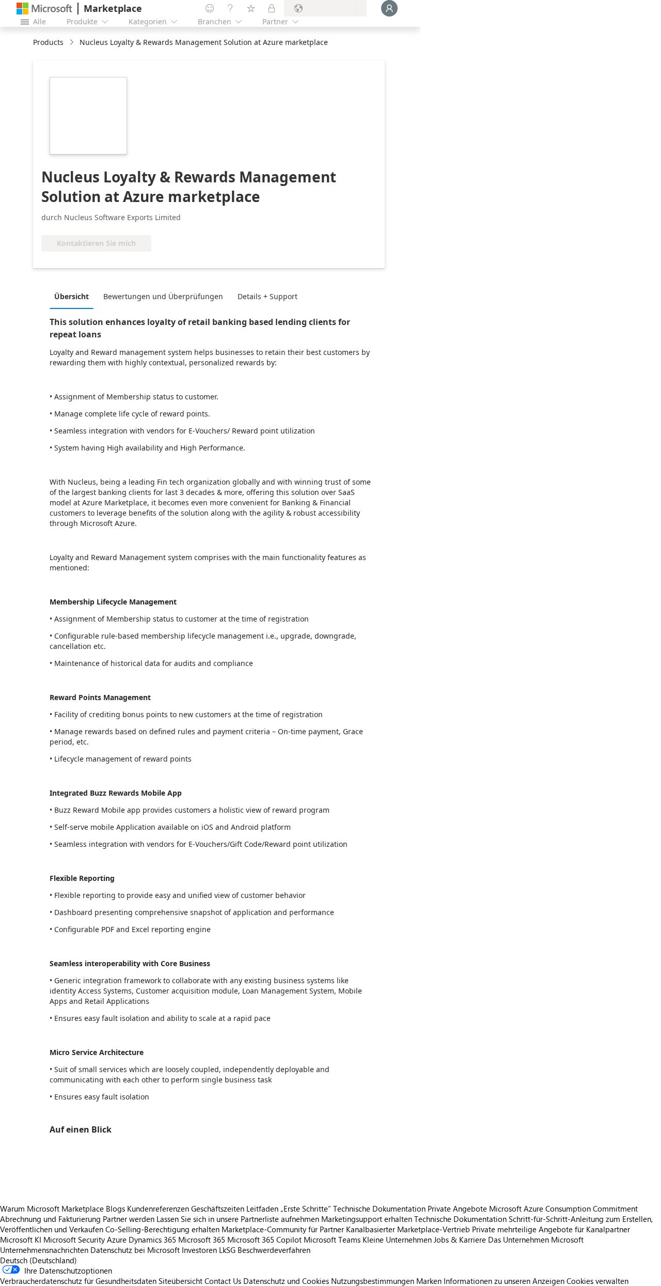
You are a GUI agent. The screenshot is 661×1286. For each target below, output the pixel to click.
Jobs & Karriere (460, 1239)
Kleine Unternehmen (397, 1239)
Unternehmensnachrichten (44, 1250)
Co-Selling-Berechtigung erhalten (162, 1229)
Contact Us (222, 1281)
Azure (117, 1239)
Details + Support (267, 296)
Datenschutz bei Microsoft (135, 1250)
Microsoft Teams (332, 1239)
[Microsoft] (44, 8)
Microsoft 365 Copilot (264, 1239)
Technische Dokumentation (379, 1208)
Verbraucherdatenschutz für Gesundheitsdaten (78, 1281)
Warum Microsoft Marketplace (52, 1208)
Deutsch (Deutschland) (38, 1260)
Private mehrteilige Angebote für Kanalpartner (551, 1229)
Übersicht (71, 296)
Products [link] (48, 42)
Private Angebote (457, 1208)
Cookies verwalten (597, 1281)
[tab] (74, 296)
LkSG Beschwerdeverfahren (264, 1250)
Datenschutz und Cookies (286, 1281)
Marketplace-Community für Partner (283, 1229)
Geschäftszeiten (217, 1208)
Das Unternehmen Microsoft (536, 1239)
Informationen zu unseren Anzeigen (504, 1281)
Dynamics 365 (152, 1239)
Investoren (199, 1250)
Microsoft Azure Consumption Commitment (563, 1208)
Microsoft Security (74, 1239)
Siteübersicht (180, 1281)
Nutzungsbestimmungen (372, 1281)
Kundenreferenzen (158, 1208)
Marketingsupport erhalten (366, 1219)
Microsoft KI (20, 1239)
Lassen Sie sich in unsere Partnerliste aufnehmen (237, 1219)
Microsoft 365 (201, 1239)
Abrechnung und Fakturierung (50, 1219)
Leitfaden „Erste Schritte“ (288, 1208)
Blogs (115, 1208)
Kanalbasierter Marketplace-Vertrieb (408, 1229)
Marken (429, 1281)
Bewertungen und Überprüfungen (163, 296)
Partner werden (128, 1219)
